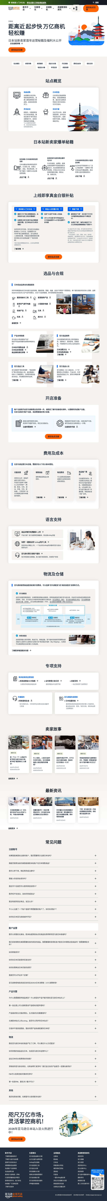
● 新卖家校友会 (23, 701)
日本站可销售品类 (18, 347)
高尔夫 (40, 317)
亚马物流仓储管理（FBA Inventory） (61, 602)
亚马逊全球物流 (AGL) (73, 599)
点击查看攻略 (15, 43)
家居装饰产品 (43, 297)
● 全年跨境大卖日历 (51, 681)
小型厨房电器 (43, 304)
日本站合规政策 (17, 350)
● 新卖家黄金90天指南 (27, 681)
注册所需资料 (28, 427)
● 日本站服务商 (70, 701)
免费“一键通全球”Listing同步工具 (33, 542)
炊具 (18, 317)
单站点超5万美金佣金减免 (36, 3)
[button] (76, 8)
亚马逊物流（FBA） (58, 599)
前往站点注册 (17, 50)
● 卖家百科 (74, 681)
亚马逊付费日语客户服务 (30, 554)
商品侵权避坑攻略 (18, 352)
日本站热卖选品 (63, 352)
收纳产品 (20, 310)
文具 (39, 310)
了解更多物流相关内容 (20, 650)
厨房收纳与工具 (23, 297)
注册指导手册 (70, 427)
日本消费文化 (62, 349)
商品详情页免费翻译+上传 (31, 532)
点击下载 (23, 177)
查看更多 (15, 323)
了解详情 (17, 249)
